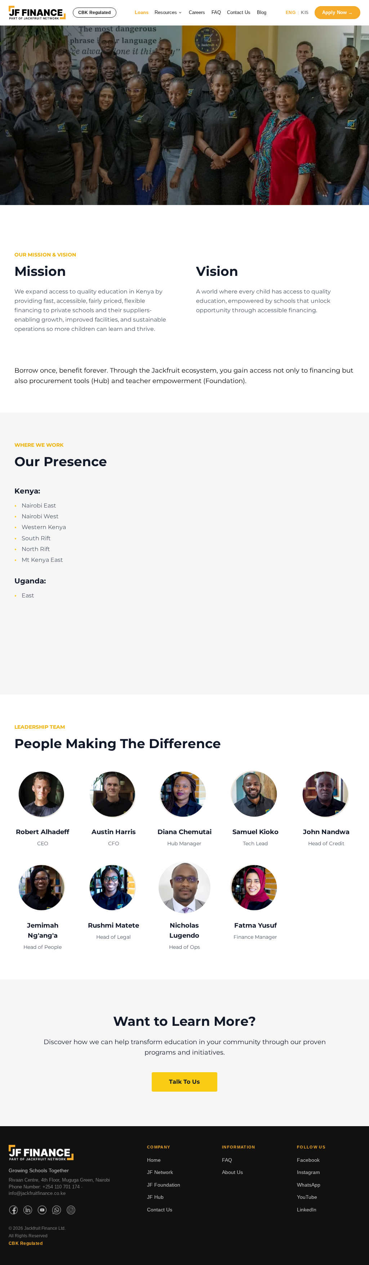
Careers (197, 12)
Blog (261, 12)
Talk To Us (184, 1081)
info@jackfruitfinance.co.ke (37, 1193)
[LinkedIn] (27, 1210)
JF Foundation (163, 1185)
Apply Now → (337, 12)
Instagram (308, 1172)
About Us (232, 1172)
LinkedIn (306, 1209)
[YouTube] (42, 1210)
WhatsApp (308, 1185)
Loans (141, 12)
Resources (166, 12)
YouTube (307, 1197)
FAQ (216, 12)
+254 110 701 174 (61, 1186)
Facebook (308, 1160)
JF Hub (155, 1197)
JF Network (160, 1172)
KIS (304, 12)
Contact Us (238, 12)
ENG (290, 12)
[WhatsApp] (56, 1210)
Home (154, 1160)
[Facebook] (13, 1210)
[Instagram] (71, 1210)
